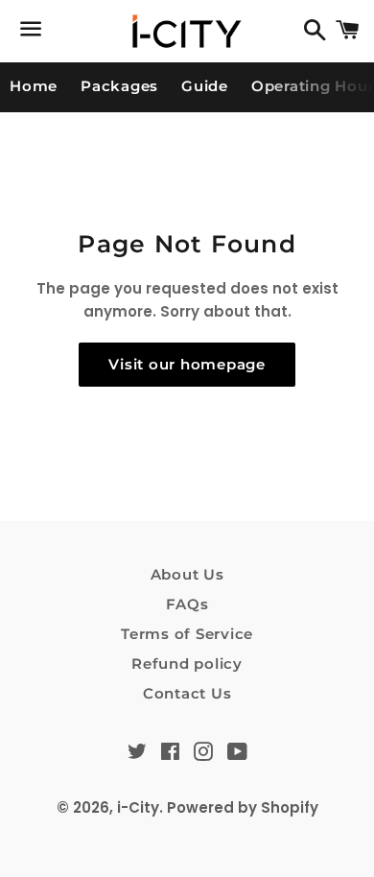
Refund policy (187, 663)
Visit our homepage (187, 364)
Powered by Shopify (242, 807)
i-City (138, 807)
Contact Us (187, 693)
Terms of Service (187, 634)
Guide (204, 86)
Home (34, 86)
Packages (119, 86)
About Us (187, 574)
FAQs (187, 604)
